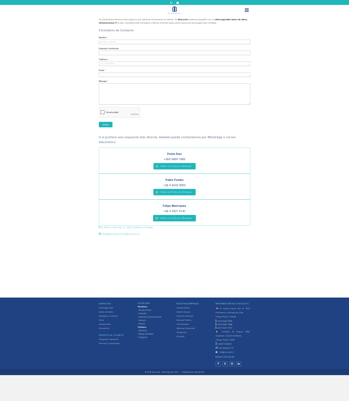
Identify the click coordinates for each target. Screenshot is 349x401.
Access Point (145, 310)
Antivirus (143, 330)
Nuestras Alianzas (185, 316)
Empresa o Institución (109, 48)
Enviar (106, 124)
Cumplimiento (183, 324)
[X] (225, 363)
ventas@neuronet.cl (111, 234)
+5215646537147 (226, 348)
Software (142, 327)
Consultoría (104, 328)
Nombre (103, 37)
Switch (142, 324)
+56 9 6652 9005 (224, 321)
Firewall (142, 313)
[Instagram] (231, 363)
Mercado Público (184, 320)
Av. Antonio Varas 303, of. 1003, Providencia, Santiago (127, 227)
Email (102, 70)
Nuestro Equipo (183, 312)
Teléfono (104, 59)
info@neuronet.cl (131, 234)
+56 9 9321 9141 (224, 328)
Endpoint (143, 337)
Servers (142, 320)
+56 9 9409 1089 (224, 324)
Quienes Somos (183, 308)
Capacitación (105, 324)
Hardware (142, 307)
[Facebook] (218, 363)
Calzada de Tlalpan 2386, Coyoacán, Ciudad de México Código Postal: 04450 (233, 336)
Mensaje (103, 81)
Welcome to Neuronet (186, 328)
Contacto (180, 336)
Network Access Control (150, 317)
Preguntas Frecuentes (108, 339)
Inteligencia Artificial (108, 316)
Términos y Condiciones (109, 343)
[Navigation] (246, 10)
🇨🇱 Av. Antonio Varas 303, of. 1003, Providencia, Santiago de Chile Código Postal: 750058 (233, 312)
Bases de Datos (106, 312)
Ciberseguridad (106, 308)
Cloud (101, 320)
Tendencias (182, 332)
